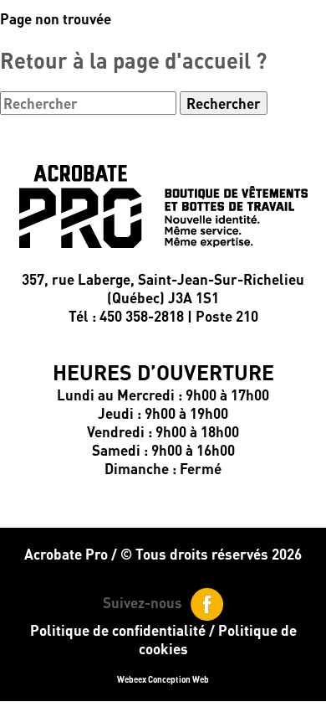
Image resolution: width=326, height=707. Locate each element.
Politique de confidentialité (118, 630)
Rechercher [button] (223, 103)
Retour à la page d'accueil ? (133, 60)
